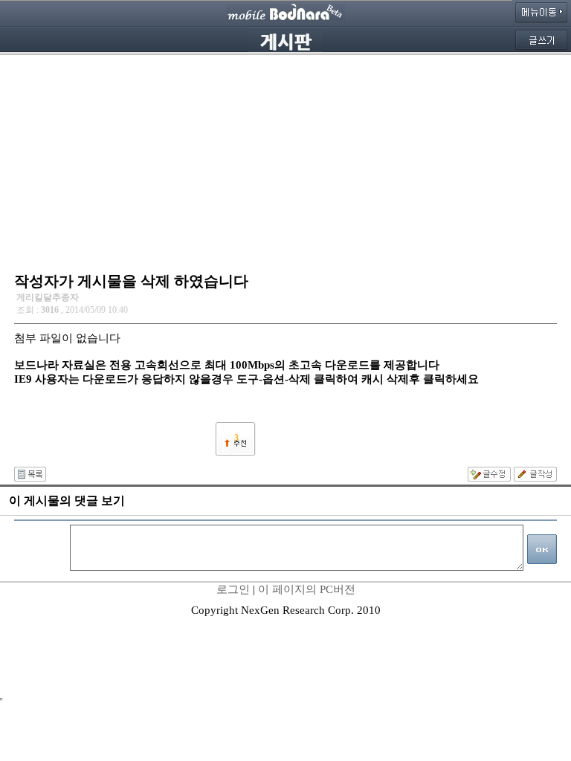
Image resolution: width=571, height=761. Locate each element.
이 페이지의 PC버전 (306, 589)
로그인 (233, 589)
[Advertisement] (285, 160)
